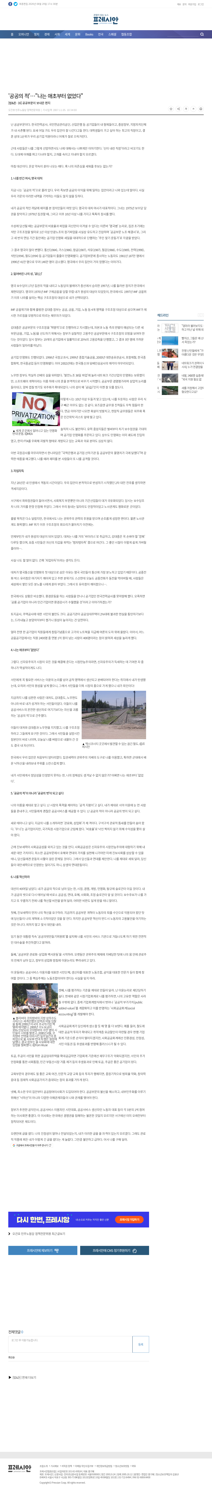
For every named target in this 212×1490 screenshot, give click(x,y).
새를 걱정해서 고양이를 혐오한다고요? (190, 390)
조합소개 (44, 1466)
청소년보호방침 (122, 1466)
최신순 (11, 1357)
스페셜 (112, 34)
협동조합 (126, 34)
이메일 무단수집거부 (84, 1466)
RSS (134, 1466)
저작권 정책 (66, 1466)
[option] (180, 357)
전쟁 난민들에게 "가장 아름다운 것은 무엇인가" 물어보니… (189, 354)
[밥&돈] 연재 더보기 (24, 1377)
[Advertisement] (106, 67)
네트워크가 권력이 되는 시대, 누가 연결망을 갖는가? (190, 367)
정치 (36, 34)
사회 (57, 34)
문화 (77, 34)
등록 (140, 1344)
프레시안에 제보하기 (39, 1250)
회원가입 (192, 4)
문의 (184, 4)
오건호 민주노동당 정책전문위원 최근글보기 (38, 1233)
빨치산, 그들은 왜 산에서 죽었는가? (189, 340)
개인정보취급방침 (104, 1466)
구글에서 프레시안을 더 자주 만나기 (32, 1145)
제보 (179, 4)
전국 (100, 34)
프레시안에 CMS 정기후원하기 (111, 1250)
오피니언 (23, 34)
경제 (47, 34)
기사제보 (54, 1466)
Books (89, 34)
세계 (67, 34)
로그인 (201, 4)
